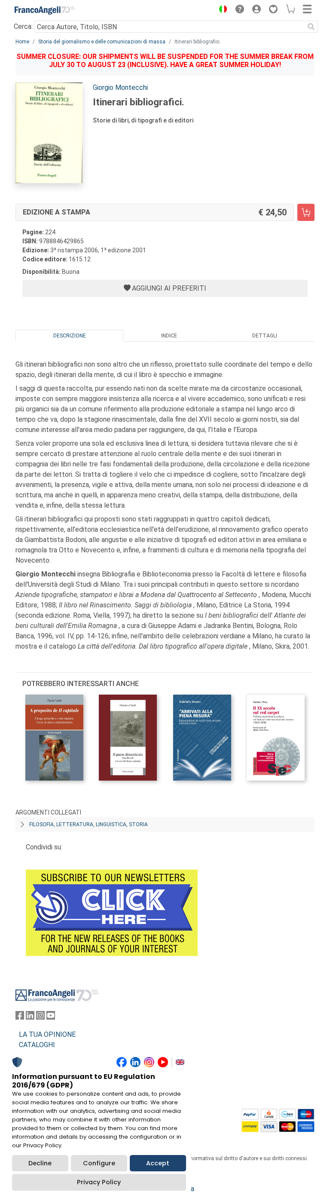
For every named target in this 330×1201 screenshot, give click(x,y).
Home (22, 42)
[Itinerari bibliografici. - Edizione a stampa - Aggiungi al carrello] (306, 212)
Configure (99, 1163)
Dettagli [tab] (264, 336)
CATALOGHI (37, 1045)
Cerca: (23, 26)
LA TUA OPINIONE (47, 1034)
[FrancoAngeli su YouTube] (50, 1017)
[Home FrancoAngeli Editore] (45, 10)
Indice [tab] (169, 336)
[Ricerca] (311, 27)
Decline (40, 1163)
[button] (221, 10)
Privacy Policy (99, 1182)
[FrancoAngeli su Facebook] (19, 1017)
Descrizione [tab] (69, 336)
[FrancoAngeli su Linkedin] (30, 1017)
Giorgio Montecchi (120, 87)
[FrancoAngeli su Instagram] (40, 1017)
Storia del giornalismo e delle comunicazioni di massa (101, 42)
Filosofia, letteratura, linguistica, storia (88, 824)
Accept (157, 1163)
